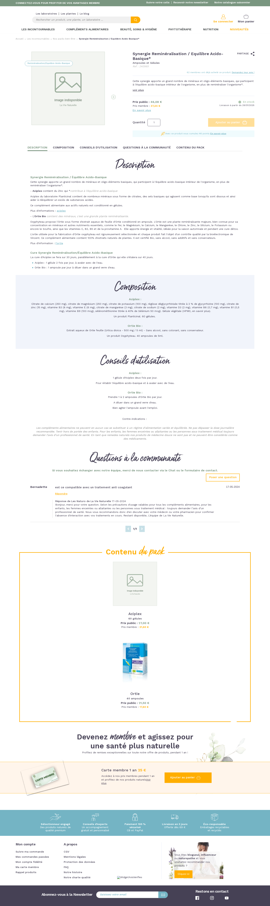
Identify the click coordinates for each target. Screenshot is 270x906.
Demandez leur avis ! (243, 72)
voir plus (138, 90)
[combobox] (86, 20)
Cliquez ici (183, 874)
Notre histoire (73, 872)
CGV (66, 852)
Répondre (61, 493)
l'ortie (59, 243)
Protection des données (79, 862)
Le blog (84, 13)
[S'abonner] (163, 894)
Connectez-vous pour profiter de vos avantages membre (58, 3)
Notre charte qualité (77, 877)
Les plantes (68, 13)
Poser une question (223, 477)
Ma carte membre (27, 867)
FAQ (66, 867)
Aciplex (135, 614)
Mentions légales (75, 857)
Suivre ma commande (30, 852)
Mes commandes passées (32, 857)
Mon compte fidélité (29, 862)
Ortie (135, 694)
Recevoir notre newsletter (190, 2)
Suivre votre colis (158, 2)
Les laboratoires (46, 13)
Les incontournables (38, 39)
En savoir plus (142, 110)
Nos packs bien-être (64, 39)
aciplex (61, 211)
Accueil (20, 39)
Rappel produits (26, 872)
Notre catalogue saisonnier (232, 2)
